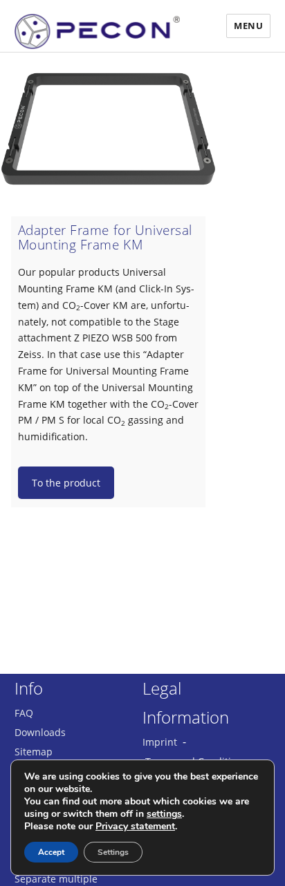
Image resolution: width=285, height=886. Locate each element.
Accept (51, 852)
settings (164, 814)
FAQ (24, 712)
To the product (66, 482)
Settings (113, 852)
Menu (248, 25)
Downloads (40, 732)
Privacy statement (135, 826)
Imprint (159, 741)
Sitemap (34, 751)
